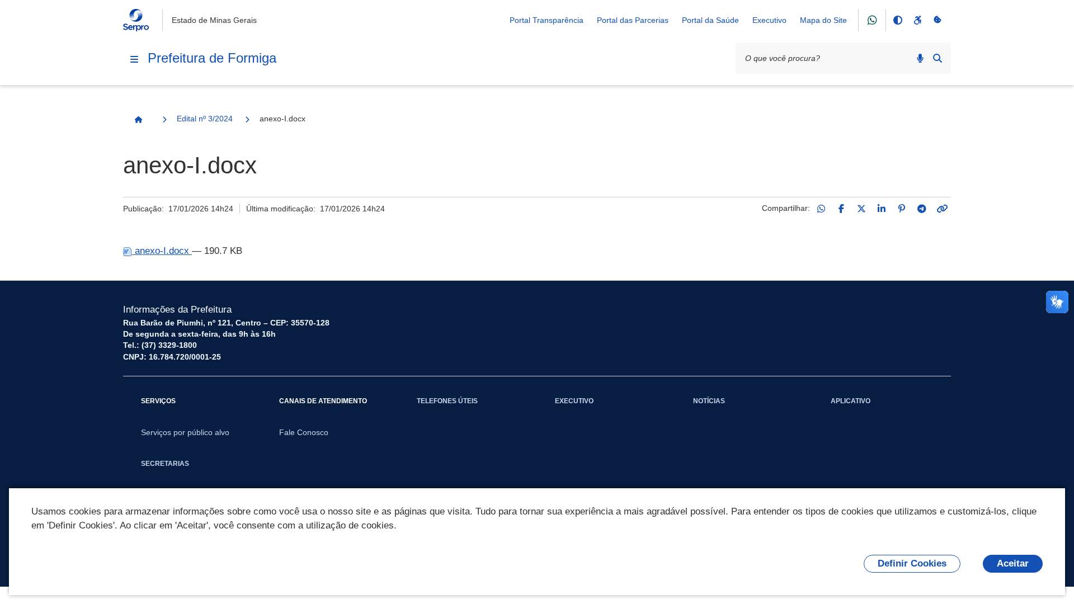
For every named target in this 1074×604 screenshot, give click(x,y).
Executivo (769, 20)
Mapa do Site (823, 20)
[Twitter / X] (861, 209)
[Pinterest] (902, 209)
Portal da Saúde (710, 20)
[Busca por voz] (920, 58)
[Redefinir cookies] (937, 20)
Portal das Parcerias (632, 20)
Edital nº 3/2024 (205, 118)
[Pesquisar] (937, 58)
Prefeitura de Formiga (212, 57)
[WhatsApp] (821, 209)
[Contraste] (897, 20)
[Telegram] (922, 209)
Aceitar (1013, 563)
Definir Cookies (912, 563)
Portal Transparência (546, 20)
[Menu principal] (134, 59)
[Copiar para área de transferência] (942, 209)
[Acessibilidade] (917, 20)
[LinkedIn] (882, 209)
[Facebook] (841, 209)
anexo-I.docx (162, 251)
